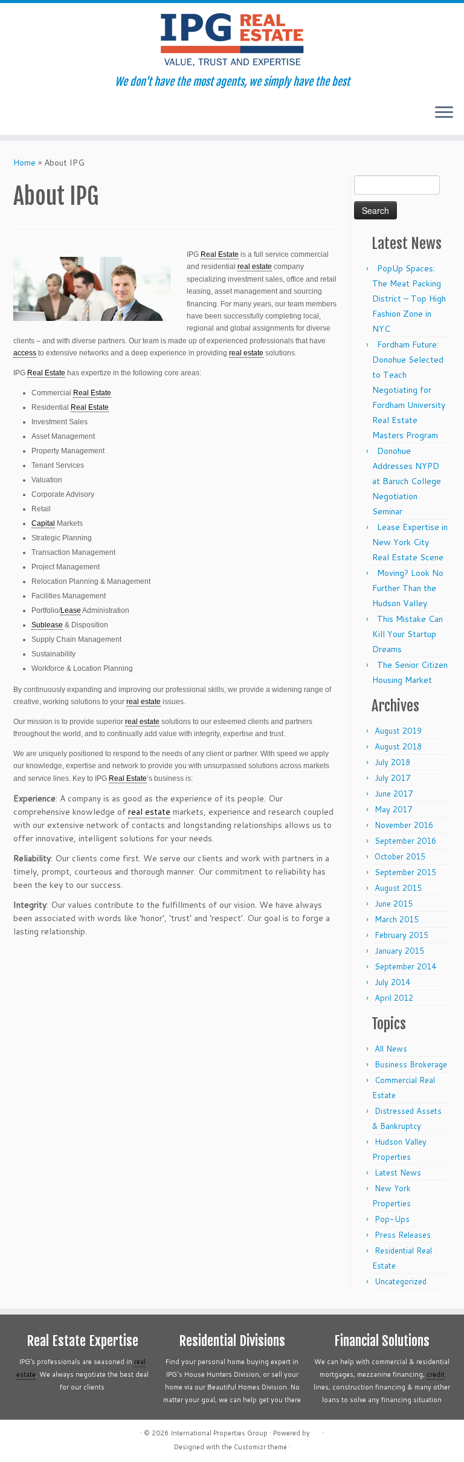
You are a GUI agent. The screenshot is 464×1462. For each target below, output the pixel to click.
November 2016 (404, 825)
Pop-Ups (392, 1219)
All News (391, 1048)
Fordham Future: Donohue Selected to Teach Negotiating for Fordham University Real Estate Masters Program (408, 389)
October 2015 (400, 856)
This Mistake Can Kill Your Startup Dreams (407, 634)
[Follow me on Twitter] (38, 113)
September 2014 (405, 966)
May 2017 (393, 809)
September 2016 (405, 840)
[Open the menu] (444, 113)
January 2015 (399, 950)
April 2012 (394, 997)
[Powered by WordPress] (316, 1430)
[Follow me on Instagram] (71, 113)
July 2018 (392, 762)
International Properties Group (219, 1433)
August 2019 (398, 730)
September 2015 (405, 872)
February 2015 (401, 935)
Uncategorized (401, 1281)
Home (24, 163)
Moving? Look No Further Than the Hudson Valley (407, 588)
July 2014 (392, 982)
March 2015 (397, 919)
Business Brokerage (411, 1064)
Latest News (398, 1172)
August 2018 (398, 746)
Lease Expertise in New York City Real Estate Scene (410, 542)
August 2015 (398, 887)
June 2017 (394, 793)
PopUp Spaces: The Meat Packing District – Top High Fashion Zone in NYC (409, 298)
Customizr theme (260, 1447)
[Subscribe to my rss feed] (22, 113)
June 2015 (394, 903)
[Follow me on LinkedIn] (87, 113)
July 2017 (392, 777)
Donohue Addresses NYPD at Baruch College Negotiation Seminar (406, 481)
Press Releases (403, 1234)
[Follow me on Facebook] (55, 113)
